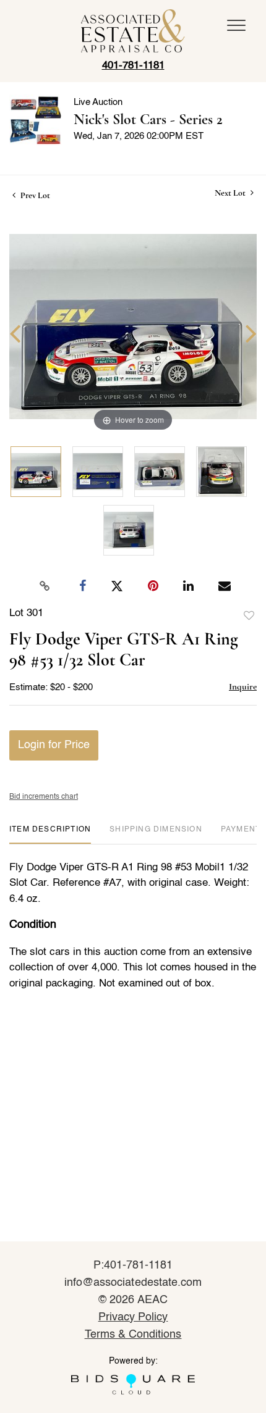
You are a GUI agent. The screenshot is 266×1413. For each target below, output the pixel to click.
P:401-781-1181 (133, 1265)
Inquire (243, 686)
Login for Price (54, 745)
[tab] (50, 834)
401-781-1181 (133, 65)
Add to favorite (249, 616)
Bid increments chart (43, 797)
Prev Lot (34, 195)
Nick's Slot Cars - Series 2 (148, 119)
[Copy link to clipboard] (45, 586)
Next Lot (231, 193)
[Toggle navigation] (236, 25)
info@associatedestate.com (133, 1282)
